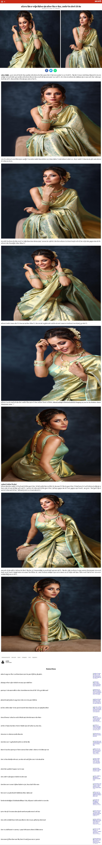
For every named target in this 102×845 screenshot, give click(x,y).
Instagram (24, 657)
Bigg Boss (35, 657)
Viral (29, 657)
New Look (14, 657)
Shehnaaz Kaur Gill (6, 657)
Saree (19, 657)
